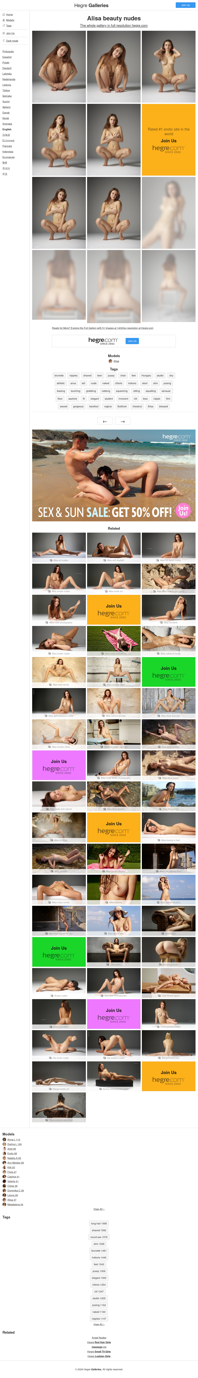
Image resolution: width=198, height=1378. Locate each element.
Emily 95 (12, 1153)
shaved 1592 (99, 1230)
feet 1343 (99, 1264)
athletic (61, 383)
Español (7, 57)
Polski (5, 62)
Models (10, 20)
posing (167, 383)
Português (8, 51)
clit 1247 (99, 1291)
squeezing (121, 391)
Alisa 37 (11, 1200)
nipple (156, 398)
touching (75, 391)
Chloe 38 (12, 1186)
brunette (59, 375)
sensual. (166, 391)
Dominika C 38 (15, 1190)
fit (84, 398)
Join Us (185, 5)
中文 (4, 174)
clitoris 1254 (99, 1284)
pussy (111, 375)
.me (99, 1347)
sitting (136, 391)
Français (7, 146)
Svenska (7, 123)
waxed (63, 406)
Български (8, 157)
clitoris (118, 383)
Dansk (6, 112)
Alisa (116, 361)
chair (123, 375)
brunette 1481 (99, 1250)
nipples (73, 375)
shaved (87, 375)
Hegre (91, 4)
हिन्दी (4, 162)
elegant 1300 (99, 1278)
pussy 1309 (99, 1271)
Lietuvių (6, 85)
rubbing (106, 391)
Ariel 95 (11, 1149)
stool (144, 383)
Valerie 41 (13, 1181)
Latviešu (7, 73)
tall (83, 383)
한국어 (6, 168)
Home (9, 14)
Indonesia (7, 151)
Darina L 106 (14, 1144)
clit (135, 398)
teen (99, 375)
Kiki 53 (11, 1167)
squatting (151, 391)
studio (160, 375)
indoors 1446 (99, 1257)
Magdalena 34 (15, 1204)
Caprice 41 (13, 1176)
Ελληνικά (8, 140)
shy (171, 375)
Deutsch (7, 68)
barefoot (93, 406)
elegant (95, 398)
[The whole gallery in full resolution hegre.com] (169, 213)
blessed (163, 406)
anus (73, 383)
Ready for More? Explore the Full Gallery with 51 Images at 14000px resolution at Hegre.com (102, 328)
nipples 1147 (99, 1318)
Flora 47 (12, 1172)
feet (134, 375)
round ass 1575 (99, 1237)
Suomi (6, 101)
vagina (108, 406)
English (6, 129)
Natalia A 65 (14, 1158)
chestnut (137, 406)
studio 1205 (99, 1298)
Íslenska (7, 96)
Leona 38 (12, 1195)
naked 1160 (99, 1312)
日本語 (6, 135)
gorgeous (78, 406)
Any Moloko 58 (15, 1162)
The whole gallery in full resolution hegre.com (114, 25)
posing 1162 (99, 1305)
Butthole (122, 406)
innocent (123, 398)
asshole (72, 398)
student (109, 398)
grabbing (91, 391)
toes (145, 398)
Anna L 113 (13, 1139)
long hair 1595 (99, 1223)
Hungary (146, 375)
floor (60, 398)
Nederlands (8, 79)
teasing (61, 391)
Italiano (6, 107)
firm (168, 398)
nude (94, 383)
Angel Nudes (99, 1337)
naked (105, 383)
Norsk (5, 118)
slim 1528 (99, 1244)
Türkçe (6, 90)
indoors (132, 383)
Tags (8, 25)
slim (155, 383)
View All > (99, 1209)
